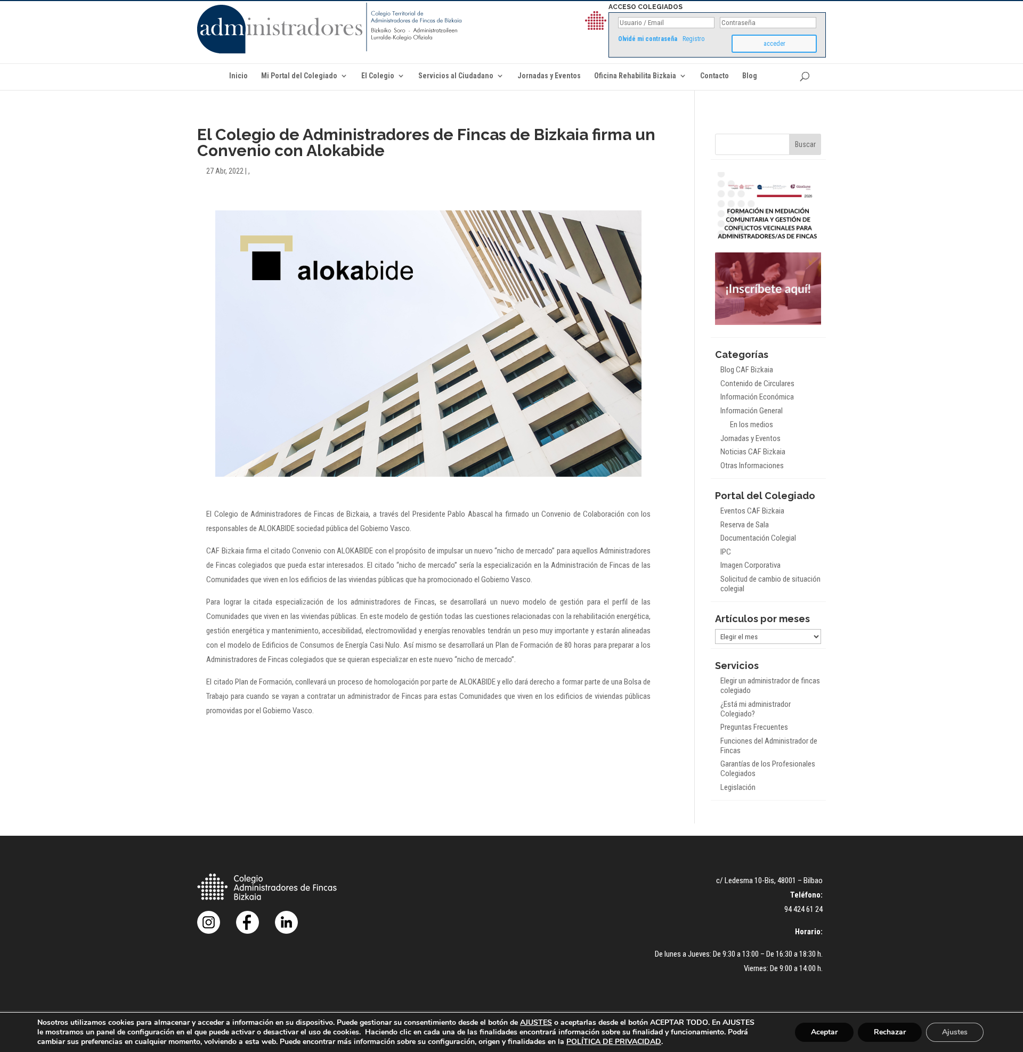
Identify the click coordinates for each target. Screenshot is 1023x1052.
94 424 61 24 (803, 909)
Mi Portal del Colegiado (299, 76)
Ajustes (955, 1032)
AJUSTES (536, 1022)
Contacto (714, 76)
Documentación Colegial (758, 538)
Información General (751, 410)
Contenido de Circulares (757, 383)
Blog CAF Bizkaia (746, 369)
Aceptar (824, 1032)
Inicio (238, 76)
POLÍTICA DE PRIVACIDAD (613, 1042)
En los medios (751, 424)
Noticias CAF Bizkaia (752, 451)
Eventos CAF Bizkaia (752, 511)
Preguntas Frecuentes (754, 727)
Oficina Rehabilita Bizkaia (635, 76)
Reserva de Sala (744, 524)
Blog (749, 76)
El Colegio (377, 76)
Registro (693, 39)
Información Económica (757, 397)
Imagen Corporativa (750, 565)
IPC (725, 552)
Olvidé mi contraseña (647, 39)
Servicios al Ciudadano (455, 76)
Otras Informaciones (752, 465)
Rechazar (890, 1032)
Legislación (738, 787)
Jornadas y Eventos (549, 76)
